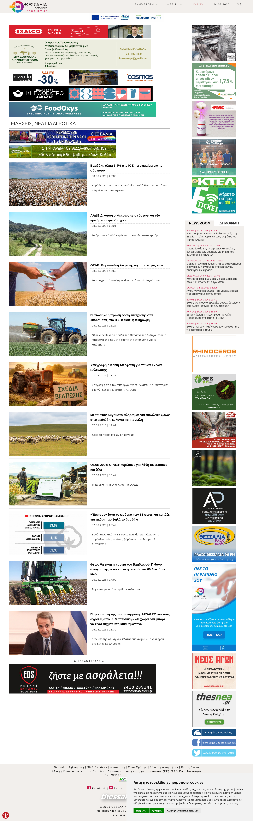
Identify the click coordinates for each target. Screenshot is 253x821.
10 (98, 661)
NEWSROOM (200, 223)
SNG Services (97, 767)
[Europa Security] (82, 679)
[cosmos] (82, 77)
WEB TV (173, 4)
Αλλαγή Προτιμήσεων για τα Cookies (78, 771)
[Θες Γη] (214, 392)
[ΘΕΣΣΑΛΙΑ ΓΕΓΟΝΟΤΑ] (62, 136)
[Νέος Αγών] (214, 671)
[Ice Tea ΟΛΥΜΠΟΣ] (214, 468)
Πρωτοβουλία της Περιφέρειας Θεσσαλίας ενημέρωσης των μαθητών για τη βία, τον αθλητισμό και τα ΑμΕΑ (211, 250)
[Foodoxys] (82, 109)
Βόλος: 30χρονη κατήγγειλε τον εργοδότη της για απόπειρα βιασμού (213, 326)
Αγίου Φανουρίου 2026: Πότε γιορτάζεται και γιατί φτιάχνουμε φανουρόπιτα (212, 291)
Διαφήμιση (117, 767)
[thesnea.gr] (214, 709)
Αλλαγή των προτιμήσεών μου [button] (183, 810)
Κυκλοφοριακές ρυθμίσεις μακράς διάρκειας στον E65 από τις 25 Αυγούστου (212, 279)
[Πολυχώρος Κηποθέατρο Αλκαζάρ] (81, 93)
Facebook (98, 788)
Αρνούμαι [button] (157, 810)
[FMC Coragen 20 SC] (214, 119)
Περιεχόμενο (190, 767)
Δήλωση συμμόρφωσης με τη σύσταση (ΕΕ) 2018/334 (146, 771)
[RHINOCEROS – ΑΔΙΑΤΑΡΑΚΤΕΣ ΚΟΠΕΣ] (214, 354)
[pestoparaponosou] (214, 607)
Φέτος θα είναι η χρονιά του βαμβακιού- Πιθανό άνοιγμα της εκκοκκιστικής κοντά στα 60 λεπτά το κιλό (127, 569)
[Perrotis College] (214, 157)
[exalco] (80, 31)
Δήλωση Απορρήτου (164, 767)
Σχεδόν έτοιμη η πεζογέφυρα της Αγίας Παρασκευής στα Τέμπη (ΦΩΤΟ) (209, 315)
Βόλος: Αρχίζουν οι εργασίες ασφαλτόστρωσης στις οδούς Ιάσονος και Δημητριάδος (214, 303)
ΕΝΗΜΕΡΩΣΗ (144, 4)
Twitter (118, 788)
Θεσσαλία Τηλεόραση (69, 767)
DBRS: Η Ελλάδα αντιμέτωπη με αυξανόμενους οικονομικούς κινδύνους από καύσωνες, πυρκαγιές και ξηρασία (214, 266)
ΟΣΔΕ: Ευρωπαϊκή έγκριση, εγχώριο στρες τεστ (126, 265)
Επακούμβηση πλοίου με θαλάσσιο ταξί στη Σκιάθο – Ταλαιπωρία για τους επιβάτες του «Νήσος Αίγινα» (212, 235)
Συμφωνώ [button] (141, 810)
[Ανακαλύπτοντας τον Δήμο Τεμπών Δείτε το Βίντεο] (214, 43)
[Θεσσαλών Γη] (62, 151)
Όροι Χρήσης (137, 767)
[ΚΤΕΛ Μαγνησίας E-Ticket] (214, 195)
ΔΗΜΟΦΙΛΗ (229, 223)
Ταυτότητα (194, 771)
